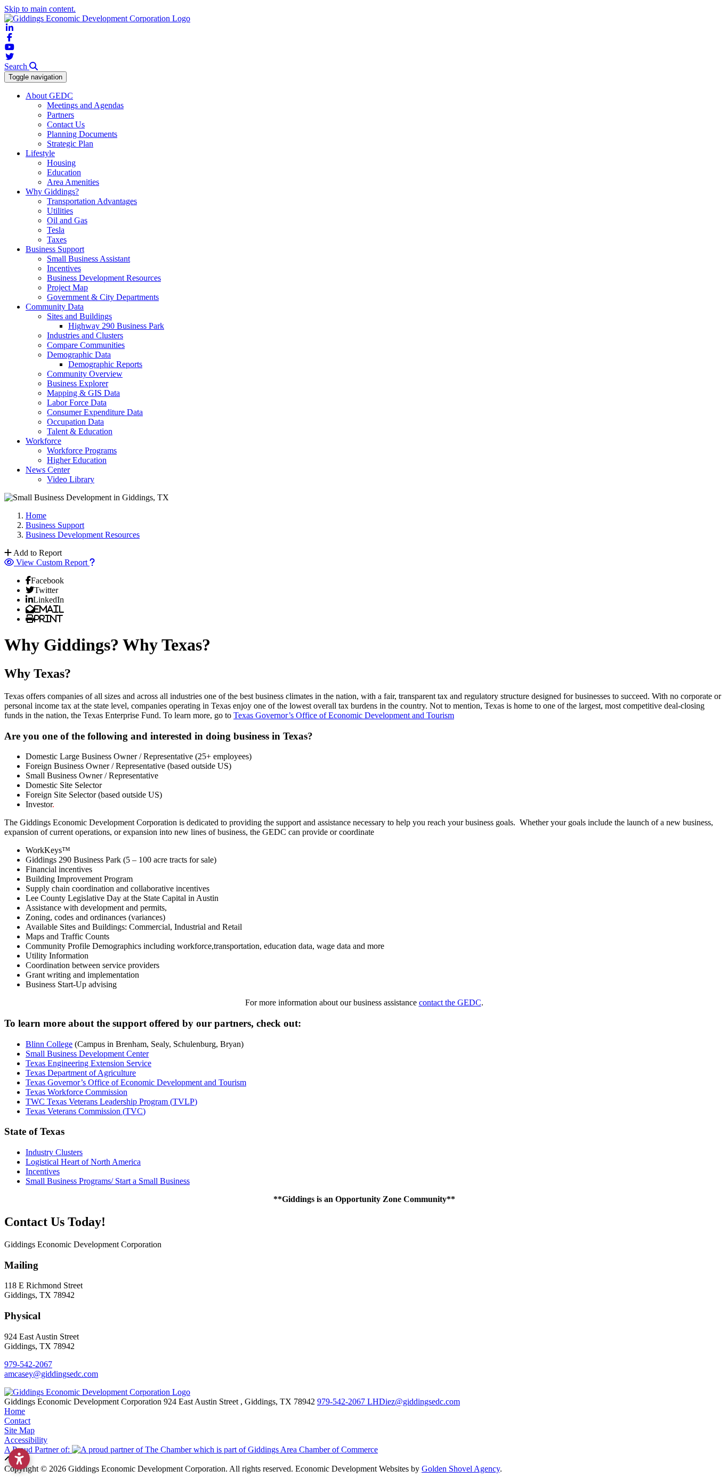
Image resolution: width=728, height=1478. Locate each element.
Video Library (70, 479)
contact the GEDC (450, 1002)
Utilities (60, 210)
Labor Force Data (77, 402)
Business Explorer (77, 383)
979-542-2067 (28, 1364)
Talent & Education (79, 431)
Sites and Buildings (79, 316)
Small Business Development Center (87, 1053)
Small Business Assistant (88, 258)
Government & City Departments (103, 297)
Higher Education (77, 460)
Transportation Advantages (92, 201)
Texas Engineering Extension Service (88, 1063)
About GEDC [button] (49, 95)
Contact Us (66, 124)
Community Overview (85, 373)
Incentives (64, 268)
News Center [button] (48, 469)
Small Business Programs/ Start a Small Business (108, 1180)
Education (64, 172)
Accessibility (25, 1439)
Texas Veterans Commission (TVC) (85, 1111)
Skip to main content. (40, 8)
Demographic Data (79, 354)
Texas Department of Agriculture (81, 1072)
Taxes (57, 239)
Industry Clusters (54, 1152)
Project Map (67, 287)
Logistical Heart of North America (83, 1161)
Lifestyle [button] (40, 153)
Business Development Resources (104, 277)
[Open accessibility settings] (19, 1458)
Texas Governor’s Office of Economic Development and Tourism (343, 715)
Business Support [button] (55, 249)
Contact (17, 1420)
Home (14, 1411)
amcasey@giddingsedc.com (51, 1373)
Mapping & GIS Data (83, 392)
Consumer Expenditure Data (95, 412)
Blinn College (49, 1044)
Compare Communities (86, 345)
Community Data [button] (55, 306)
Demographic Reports (105, 364)
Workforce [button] (43, 440)
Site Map (19, 1430)
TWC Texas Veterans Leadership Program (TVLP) (111, 1101)
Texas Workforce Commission (76, 1092)
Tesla (55, 229)
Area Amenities (73, 181)
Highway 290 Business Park (116, 325)
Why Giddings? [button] (52, 191)
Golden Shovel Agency (461, 1468)
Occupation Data (75, 421)
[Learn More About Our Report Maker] (92, 562)
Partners (60, 114)
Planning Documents (82, 134)
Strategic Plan (70, 143)
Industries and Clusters (85, 335)
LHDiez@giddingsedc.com (413, 1401)
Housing (61, 162)
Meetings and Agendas (85, 105)
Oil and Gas (67, 220)
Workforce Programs (82, 450)
